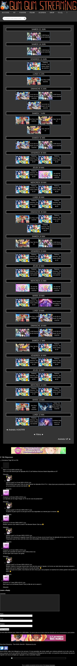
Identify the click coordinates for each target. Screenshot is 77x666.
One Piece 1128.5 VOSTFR (34, 407)
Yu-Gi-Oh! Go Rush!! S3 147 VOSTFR (57, 333)
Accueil (5, 12)
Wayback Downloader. (50, 665)
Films (32, 12)
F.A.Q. (60, 12)
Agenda (42, 12)
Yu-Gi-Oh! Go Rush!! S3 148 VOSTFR (57, 318)
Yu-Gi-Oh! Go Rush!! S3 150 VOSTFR (45, 106)
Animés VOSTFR (17, 430)
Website (2, 624)
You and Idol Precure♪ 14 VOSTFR (56, 288)
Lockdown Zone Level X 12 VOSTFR (56, 422)
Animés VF (63, 439)
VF (14, 12)
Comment (2, 593)
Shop (52, 12)
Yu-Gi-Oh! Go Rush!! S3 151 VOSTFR (34, 96)
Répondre (5, 474)
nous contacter (4, 653)
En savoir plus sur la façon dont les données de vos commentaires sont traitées (52, 632)
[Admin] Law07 (10, 482)
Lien (21, 469)
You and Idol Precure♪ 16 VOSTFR (56, 175)
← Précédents (4, 460)
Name (1, 613)
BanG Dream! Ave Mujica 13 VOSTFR (57, 303)
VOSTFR (22, 12)
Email (1, 619)
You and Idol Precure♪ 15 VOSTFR (34, 288)
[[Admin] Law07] (9, 481)
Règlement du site (31, 644)
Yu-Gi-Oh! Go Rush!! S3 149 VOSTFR (34, 145)
